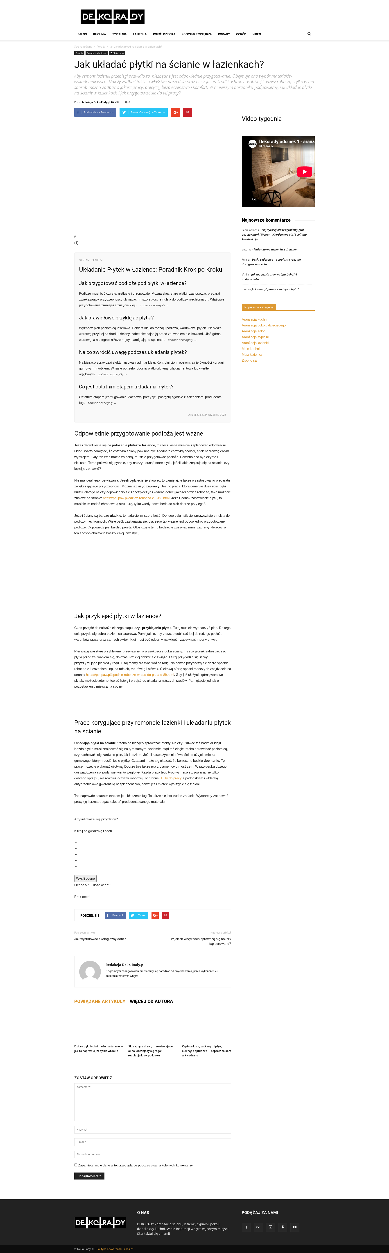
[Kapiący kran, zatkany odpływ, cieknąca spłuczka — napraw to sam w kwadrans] (206, 1026)
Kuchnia (99, 34)
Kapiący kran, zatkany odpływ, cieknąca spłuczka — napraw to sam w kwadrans (206, 1051)
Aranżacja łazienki (255, 343)
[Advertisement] (152, 573)
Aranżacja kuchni (254, 319)
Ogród (241, 34)
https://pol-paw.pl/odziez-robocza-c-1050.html (136, 498)
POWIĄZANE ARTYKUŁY (99, 1001)
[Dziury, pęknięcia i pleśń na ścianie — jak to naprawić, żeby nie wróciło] (98, 1026)
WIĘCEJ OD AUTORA (151, 1001)
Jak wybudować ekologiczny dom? (100, 939)
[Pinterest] (282, 1227)
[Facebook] (246, 1227)
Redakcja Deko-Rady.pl (95, 102)
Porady (224, 34)
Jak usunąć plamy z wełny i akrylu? (275, 289)
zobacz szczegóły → (154, 305)
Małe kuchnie (251, 349)
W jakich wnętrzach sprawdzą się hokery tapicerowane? (201, 941)
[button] (309, 34)
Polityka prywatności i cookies (115, 1249)
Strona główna (83, 46)
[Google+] (258, 1227)
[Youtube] (294, 1227)
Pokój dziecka (164, 34)
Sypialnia (119, 34)
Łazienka (140, 34)
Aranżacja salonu (254, 331)
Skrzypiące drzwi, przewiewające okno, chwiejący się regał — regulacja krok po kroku (150, 1051)
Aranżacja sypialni (255, 337)
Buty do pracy (171, 778)
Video (257, 34)
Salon (82, 34)
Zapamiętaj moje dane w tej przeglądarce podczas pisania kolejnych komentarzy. (135, 1165)
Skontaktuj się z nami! (153, 1233)
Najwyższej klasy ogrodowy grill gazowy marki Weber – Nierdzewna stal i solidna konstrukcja (274, 234)
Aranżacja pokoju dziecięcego (264, 325)
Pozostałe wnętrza (197, 34)
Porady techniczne (97, 53)
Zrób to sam (117, 53)
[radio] (155, 843)
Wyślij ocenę (85, 878)
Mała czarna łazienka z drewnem (276, 249)
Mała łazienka (252, 354)
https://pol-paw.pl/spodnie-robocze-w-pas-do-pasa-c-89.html (130, 675)
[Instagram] (270, 1227)
